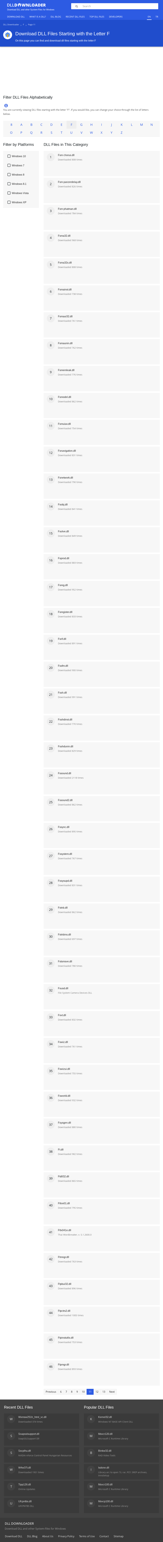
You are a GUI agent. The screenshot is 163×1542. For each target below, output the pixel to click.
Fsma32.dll (64, 235)
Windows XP (19, 202)
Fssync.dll (63, 827)
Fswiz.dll (63, 1042)
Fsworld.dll (64, 1095)
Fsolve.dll (63, 531)
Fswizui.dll (64, 1069)
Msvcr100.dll (105, 1484)
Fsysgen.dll (64, 1122)
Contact (104, 1536)
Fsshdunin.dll (65, 746)
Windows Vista (20, 193)
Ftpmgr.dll (63, 1364)
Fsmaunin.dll (65, 343)
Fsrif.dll (62, 639)
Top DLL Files (96, 16)
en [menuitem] (149, 16)
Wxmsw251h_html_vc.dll (32, 1417)
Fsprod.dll (63, 558)
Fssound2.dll (65, 800)
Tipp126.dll (24, 1484)
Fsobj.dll (63, 504)
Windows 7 (18, 165)
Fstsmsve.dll (65, 961)
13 (103, 1391)
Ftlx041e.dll (64, 1230)
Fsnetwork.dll (65, 477)
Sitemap (119, 1536)
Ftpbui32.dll (64, 1284)
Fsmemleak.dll (66, 370)
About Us (47, 1536)
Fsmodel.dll (64, 397)
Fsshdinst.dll (65, 719)
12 (97, 1391)
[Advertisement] (81, 70)
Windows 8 (18, 174)
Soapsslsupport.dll (28, 1434)
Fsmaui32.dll (65, 316)
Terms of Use (87, 1536)
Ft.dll (61, 1149)
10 (83, 1391)
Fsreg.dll (63, 585)
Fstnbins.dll (64, 934)
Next (112, 1391)
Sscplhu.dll (24, 1450)
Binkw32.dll (104, 1450)
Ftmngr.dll (63, 1257)
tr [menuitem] (157, 16)
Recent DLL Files (75, 16)
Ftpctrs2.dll (64, 1310)
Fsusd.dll (63, 988)
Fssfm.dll (63, 665)
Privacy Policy (66, 1536)
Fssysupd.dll (65, 880)
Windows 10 (19, 156)
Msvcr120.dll (105, 1434)
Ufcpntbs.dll (25, 1501)
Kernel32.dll (105, 1417)
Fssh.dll (62, 692)
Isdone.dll (103, 1467)
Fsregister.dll (65, 612)
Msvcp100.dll (105, 1501)
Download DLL (16, 16)
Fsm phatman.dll (67, 209)
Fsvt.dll (62, 1015)
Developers (116, 16)
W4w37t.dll (24, 1467)
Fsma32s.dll (65, 262)
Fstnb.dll (63, 907)
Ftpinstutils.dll (66, 1337)
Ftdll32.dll (63, 1176)
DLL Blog (56, 16)
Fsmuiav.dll (64, 424)
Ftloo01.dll (64, 1203)
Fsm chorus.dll (66, 155)
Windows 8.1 (19, 184)
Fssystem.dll (65, 854)
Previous (51, 1391)
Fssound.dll (64, 773)
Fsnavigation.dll (67, 450)
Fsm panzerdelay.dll (69, 182)
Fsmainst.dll (65, 289)
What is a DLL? (37, 16)
